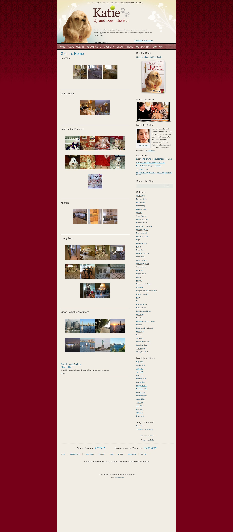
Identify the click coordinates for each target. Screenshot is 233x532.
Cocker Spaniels (141, 216)
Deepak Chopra (141, 223)
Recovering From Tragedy (145, 328)
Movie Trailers (141, 308)
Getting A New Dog (142, 253)
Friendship (139, 250)
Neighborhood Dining (143, 311)
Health (138, 277)
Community (143, 47)
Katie (138, 297)
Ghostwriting (140, 257)
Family (138, 246)
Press (129, 47)
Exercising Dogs (141, 243)
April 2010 (139, 413)
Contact (158, 47)
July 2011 (139, 368)
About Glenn (76, 47)
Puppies (139, 325)
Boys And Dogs (141, 209)
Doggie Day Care (142, 236)
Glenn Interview (141, 260)
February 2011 (141, 379)
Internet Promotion (142, 294)
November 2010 (141, 389)
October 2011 (140, 365)
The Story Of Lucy (142, 169)
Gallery (109, 47)
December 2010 (141, 385)
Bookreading (140, 206)
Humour (139, 280)
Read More (150, 150)
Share (63, 374)
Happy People (141, 274)
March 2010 (140, 416)
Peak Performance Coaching (145, 321)
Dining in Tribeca (142, 229)
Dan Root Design (119, 477)
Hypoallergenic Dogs (143, 284)
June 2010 (139, 406)
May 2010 (139, 409)
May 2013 (139, 362)
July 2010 (139, 402)
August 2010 (140, 399)
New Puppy (140, 314)
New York (139, 318)
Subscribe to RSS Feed (148, 436)
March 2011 (140, 375)
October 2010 (140, 392)
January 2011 (140, 382)
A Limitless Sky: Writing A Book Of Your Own (150, 162)
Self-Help (139, 338)
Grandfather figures (142, 263)
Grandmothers (141, 267)
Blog (120, 47)
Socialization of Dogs (143, 342)
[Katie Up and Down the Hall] (112, 24)
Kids (137, 301)
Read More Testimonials (143, 40)
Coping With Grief (142, 219)
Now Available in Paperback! (149, 56)
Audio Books (140, 195)
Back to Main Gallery (71, 364)
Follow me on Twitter (147, 440)
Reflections (140, 331)
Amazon (91, 468)
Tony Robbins (140, 348)
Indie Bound (125, 468)
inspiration (139, 287)
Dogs (138, 240)
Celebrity (139, 212)
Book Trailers (140, 202)
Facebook (167, 37)
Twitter (161, 37)
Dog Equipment (141, 233)
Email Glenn (140, 426)
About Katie (94, 47)
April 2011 (139, 372)
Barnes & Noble (141, 199)
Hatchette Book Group (142, 468)
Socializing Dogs (141, 345)
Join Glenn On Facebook (144, 429)
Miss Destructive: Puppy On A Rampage (149, 166)
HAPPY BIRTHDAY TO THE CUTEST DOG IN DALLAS (154, 159)
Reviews (139, 335)
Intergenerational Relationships (146, 291)
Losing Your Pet (141, 304)
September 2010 (141, 396)
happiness (139, 270)
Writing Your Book (142, 352)
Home (62, 47)
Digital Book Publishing (144, 226)
